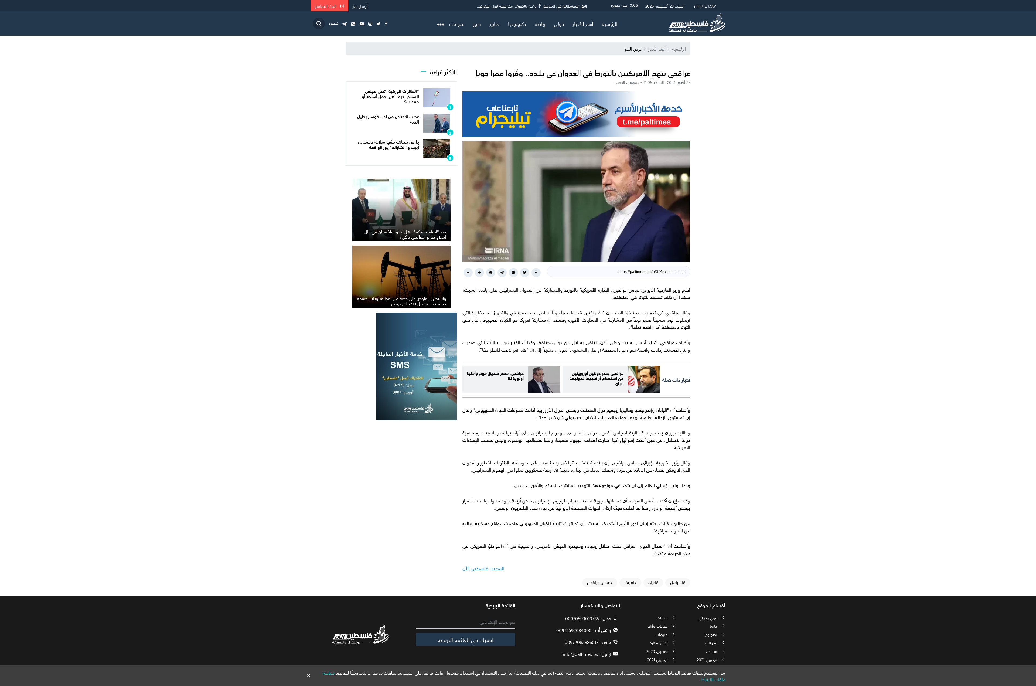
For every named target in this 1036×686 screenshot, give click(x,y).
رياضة (540, 23)
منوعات (457, 23)
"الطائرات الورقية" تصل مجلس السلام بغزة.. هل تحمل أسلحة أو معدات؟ (390, 95)
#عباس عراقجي (599, 582)
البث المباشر (326, 5)
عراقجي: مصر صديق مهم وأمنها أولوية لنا (495, 375)
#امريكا (630, 582)
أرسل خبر (360, 5)
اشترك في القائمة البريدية (465, 639)
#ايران (653, 582)
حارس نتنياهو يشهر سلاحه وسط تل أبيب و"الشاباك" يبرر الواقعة (388, 144)
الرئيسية (610, 23)
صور (477, 23)
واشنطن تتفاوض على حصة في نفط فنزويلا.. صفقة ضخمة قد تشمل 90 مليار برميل (401, 301)
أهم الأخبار (583, 23)
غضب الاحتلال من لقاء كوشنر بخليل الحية (388, 118)
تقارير (494, 23)
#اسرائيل (677, 582)
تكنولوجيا (517, 23)
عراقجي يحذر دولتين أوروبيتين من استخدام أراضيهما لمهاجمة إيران (596, 377)
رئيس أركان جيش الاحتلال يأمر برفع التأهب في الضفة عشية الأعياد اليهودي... (529, 5)
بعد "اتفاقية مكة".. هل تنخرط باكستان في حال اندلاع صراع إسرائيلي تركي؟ (405, 234)
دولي (559, 23)
